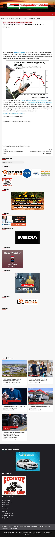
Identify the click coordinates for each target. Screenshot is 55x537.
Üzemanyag (41, 403)
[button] (3, 14)
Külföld (35, 403)
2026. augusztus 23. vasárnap (10, 439)
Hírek (4, 22)
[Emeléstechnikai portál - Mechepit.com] (27, 200)
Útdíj (9, 526)
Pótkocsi (4, 511)
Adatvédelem (13, 528)
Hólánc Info (5, 504)
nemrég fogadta (19, 52)
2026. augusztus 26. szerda (35, 382)
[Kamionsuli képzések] (14, 220)
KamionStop (15, 526)
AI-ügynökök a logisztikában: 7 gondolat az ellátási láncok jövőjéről (14, 407)
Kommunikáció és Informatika (13, 401)
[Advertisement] (28, 40)
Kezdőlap (4, 526)
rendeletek (14, 146)
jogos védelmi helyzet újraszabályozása (34, 100)
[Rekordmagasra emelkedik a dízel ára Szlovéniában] (40, 396)
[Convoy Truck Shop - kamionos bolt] (7, 182)
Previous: (13, 151)
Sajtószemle (22, 22)
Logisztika (9, 375)
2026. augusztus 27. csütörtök (10, 384)
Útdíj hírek (5, 518)
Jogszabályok (9, 146)
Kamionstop (5, 507)
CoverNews (45, 532)
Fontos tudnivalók (25, 526)
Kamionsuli (5, 509)
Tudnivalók (28, 22)
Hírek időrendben (7, 502)
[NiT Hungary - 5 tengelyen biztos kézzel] (27, 282)
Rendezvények (6, 428)
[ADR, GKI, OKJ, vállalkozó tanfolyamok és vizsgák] (12, 173)
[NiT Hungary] (36, 173)
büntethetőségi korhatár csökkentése (40, 102)
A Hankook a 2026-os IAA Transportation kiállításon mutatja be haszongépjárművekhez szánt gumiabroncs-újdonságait (13, 435)
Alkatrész (5, 427)
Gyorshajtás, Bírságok (37, 526)
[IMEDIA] (27, 237)
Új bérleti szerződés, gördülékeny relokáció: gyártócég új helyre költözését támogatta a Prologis (12, 380)
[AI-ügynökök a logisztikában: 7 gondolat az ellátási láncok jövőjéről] (14, 396)
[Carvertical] (28, 461)
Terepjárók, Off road (7, 515)
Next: (41, 151)
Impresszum (5, 528)
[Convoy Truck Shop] (14, 485)
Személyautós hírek (7, 513)
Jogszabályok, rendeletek (12, 22)
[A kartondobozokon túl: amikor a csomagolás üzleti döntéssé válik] (40, 368)
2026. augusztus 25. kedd (9, 409)
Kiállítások (15, 427)
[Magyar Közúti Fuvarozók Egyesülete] (26, 173)
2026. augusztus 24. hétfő (35, 409)
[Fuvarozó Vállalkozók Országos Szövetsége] (45, 173)
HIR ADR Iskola (6, 500)
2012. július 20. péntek (8, 27)
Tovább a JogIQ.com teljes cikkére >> (14, 113)
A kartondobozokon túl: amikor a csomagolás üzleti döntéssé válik (38, 379)
